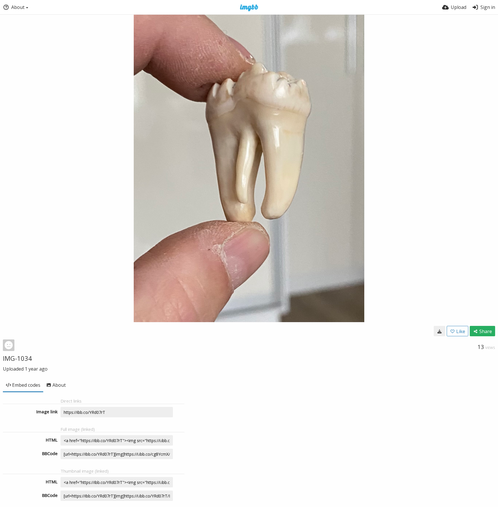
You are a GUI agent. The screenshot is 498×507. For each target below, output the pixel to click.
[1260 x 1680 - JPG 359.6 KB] (439, 331)
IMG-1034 (17, 358)
